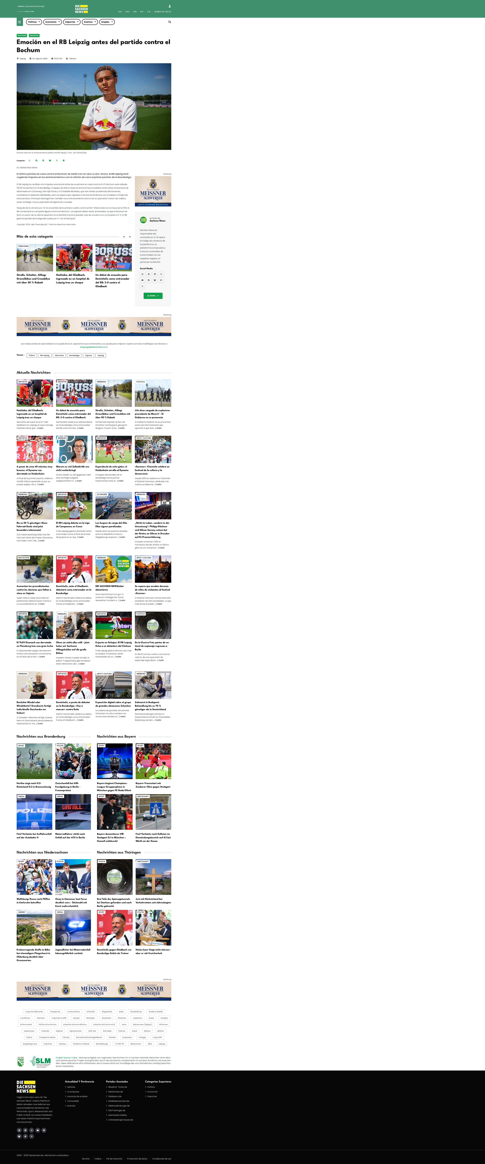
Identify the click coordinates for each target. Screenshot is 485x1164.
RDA (150, 1043)
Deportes (70, 21)
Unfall (21, 796)
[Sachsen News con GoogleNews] (142, 274)
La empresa (73, 1091)
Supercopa (29, 1031)
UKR (135, 11)
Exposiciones (75, 1031)
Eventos (88, 21)
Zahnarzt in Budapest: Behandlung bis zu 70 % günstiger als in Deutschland (150, 706)
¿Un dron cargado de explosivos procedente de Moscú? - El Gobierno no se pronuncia (152, 414)
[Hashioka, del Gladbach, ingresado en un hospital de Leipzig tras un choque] (35, 257)
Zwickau (62, 1043)
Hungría (164, 1018)
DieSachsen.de (115, 1091)
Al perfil (151, 295)
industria (48, 1043)
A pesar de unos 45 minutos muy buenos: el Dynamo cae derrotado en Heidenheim (112, 279)
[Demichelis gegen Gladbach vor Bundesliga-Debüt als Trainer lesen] (115, 927)
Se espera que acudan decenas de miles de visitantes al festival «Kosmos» (152, 590)
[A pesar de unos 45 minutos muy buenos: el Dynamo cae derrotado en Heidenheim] (113, 257)
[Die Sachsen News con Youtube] (37, 1130)
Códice (97, 1158)
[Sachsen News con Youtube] (142, 280)
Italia (121, 1011)
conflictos (25, 1018)
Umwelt (22, 912)
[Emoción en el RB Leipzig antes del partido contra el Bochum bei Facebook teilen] (36, 160)
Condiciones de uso (161, 1158)
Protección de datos (137, 1158)
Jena (124, 1024)
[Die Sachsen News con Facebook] (43, 1130)
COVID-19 (119, 1043)
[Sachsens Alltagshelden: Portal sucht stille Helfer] (74, 625)
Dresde (112, 1037)
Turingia (142, 1037)
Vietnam (41, 1018)
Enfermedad (26, 1024)
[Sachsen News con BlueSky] (154, 280)
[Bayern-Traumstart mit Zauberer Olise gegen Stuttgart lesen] (153, 761)
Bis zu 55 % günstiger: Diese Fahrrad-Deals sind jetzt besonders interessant (32, 526)
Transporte (55, 1011)
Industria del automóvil (104, 1024)
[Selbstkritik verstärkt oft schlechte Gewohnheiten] (74, 449)
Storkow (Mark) (156, 1011)
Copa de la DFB (59, 1018)
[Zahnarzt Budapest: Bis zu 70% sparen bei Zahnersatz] (153, 685)
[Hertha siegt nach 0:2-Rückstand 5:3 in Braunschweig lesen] (34, 761)
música (147, 1031)
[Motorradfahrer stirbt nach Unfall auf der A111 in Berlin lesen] (73, 811)
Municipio (90, 1018)
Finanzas (122, 1018)
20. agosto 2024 (39, 58)
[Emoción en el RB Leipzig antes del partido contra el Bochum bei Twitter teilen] (56, 160)
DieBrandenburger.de (119, 1105)
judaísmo (137, 1018)
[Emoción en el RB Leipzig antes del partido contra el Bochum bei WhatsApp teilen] (29, 160)
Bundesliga (74, 355)
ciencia (65, 1037)
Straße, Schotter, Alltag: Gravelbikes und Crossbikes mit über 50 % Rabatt (112, 414)
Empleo (105, 21)
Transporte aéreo (47, 1037)
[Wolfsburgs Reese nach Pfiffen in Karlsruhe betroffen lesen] (34, 876)
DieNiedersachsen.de (118, 1101)
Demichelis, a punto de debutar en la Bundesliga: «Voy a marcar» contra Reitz (73, 706)
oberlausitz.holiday (117, 1115)
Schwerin (91, 1011)
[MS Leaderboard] (94, 326)
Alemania (59, 355)
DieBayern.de (115, 1096)
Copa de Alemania (34, 1011)
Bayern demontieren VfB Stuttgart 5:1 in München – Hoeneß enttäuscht (111, 837)
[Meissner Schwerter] (153, 191)
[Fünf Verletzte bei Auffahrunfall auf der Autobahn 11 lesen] (34, 811)
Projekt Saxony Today (67, 1057)
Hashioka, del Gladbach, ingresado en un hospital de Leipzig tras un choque (33, 279)
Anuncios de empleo (77, 1096)
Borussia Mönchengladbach (89, 1037)
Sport (21, 745)
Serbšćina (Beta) (162, 11)
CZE (149, 11)
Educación (23, 557)
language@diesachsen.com (93, 347)
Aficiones (163, 1024)
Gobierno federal (81, 1043)
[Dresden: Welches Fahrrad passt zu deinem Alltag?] (35, 505)
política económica (47, 1024)
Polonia (121, 1031)
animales (107, 1031)
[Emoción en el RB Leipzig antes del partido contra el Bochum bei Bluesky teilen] (50, 160)
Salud (134, 1031)
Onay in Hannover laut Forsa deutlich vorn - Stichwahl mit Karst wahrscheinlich (71, 902)
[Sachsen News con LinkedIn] (154, 274)
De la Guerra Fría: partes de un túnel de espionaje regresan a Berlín (152, 646)
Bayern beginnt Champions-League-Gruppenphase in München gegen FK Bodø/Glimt (114, 787)
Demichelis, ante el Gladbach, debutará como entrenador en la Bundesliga (73, 590)
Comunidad (73, 1101)
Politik (60, 745)
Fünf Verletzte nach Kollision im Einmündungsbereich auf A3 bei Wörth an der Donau (153, 837)
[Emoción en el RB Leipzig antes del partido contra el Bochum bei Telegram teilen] (63, 160)
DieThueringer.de (116, 1110)
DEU (120, 11)
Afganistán (107, 1011)
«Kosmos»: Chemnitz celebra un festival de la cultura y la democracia (152, 470)
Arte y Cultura (144, 438)
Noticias (22, 35)
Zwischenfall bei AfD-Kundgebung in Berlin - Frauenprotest (67, 787)
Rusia (151, 1018)
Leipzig (23, 58)
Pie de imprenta (114, 1158)
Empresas (127, 1037)
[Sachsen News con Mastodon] (161, 280)
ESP (141, 11)
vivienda (45, 1031)
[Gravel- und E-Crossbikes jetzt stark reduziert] (113, 392)
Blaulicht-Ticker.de (117, 1087)
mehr (41, 428)
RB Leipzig (44, 355)
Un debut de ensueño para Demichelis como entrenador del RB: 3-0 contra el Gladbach (73, 414)
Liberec (160, 1031)
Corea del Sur (73, 1011)
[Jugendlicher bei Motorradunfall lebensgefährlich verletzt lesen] (73, 927)
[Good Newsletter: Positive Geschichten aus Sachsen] (113, 568)
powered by (26, 11)
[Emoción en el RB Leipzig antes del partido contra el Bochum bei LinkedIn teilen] (43, 160)
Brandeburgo (102, 1043)
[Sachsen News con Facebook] (148, 280)
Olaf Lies (92, 1031)
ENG (127, 11)
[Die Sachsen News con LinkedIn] (25, 1130)
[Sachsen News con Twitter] (142, 286)
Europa (76, 1018)
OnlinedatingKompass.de (120, 1119)
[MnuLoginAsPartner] (169, 6)
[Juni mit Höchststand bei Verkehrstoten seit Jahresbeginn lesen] (153, 876)
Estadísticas (136, 1011)
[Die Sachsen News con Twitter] (31, 1136)
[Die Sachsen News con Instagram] (31, 1130)
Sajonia (88, 355)
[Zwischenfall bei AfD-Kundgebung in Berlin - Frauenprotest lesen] (73, 761)
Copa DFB (157, 1037)
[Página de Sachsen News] (148, 274)
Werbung (101, 381)
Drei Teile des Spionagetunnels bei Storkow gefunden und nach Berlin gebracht (114, 902)
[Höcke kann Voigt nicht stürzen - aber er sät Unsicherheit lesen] (153, 927)
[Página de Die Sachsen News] (19, 1130)
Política (32, 21)
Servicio (86, 1158)
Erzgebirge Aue (30, 1043)
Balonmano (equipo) (142, 1024)
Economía (50, 21)
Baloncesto (136, 1043)
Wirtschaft (143, 796)
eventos (71, 1105)
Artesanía (106, 1018)
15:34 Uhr (58, 58)
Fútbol (32, 355)
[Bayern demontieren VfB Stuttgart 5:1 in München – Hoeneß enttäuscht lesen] (115, 811)
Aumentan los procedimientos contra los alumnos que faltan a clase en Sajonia (34, 590)
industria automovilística (75, 1024)
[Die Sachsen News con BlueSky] (19, 1136)
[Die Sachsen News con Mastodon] (25, 1136)
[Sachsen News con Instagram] (161, 274)
